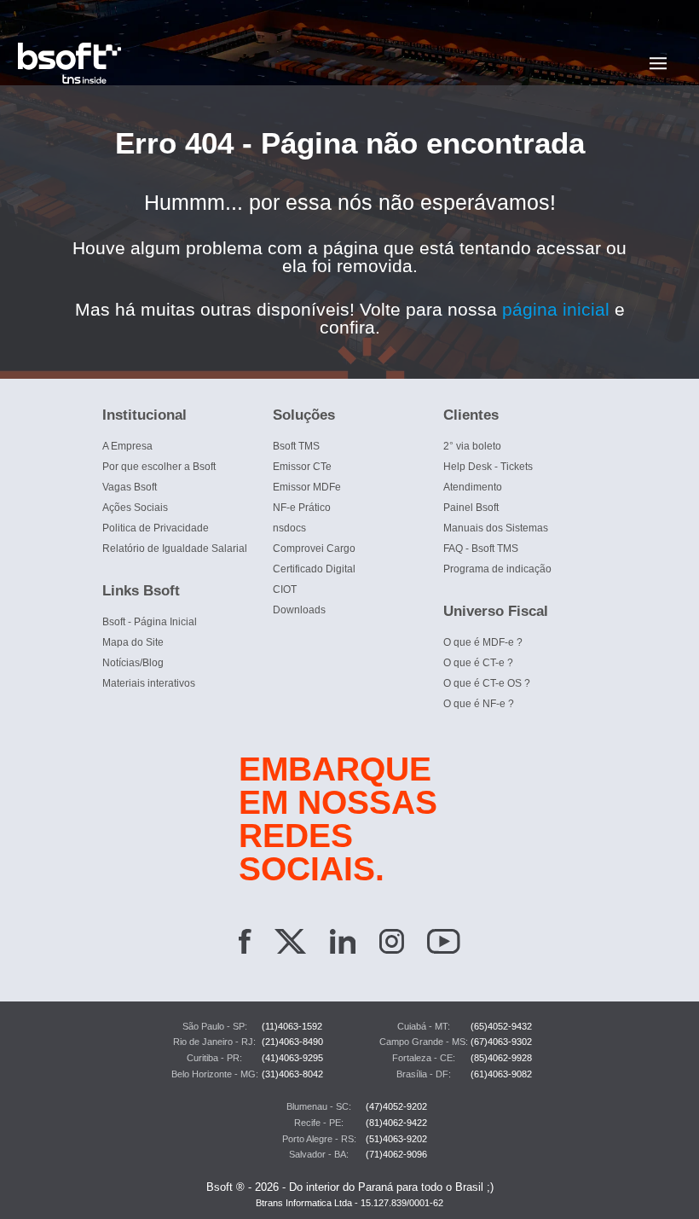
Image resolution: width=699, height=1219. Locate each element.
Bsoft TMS (296, 446)
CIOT (285, 589)
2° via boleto (472, 446)
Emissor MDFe (307, 487)
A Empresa (127, 446)
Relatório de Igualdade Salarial (174, 548)
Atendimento (472, 487)
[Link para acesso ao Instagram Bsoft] (391, 944)
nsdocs (289, 528)
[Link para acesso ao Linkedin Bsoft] (342, 944)
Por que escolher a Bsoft (159, 467)
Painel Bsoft (471, 508)
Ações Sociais (135, 508)
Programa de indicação (497, 569)
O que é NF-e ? (478, 704)
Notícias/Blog (133, 663)
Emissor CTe (302, 467)
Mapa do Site (133, 642)
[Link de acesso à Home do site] (326, 63)
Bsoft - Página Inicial (149, 622)
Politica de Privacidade (155, 528)
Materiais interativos (148, 683)
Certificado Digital (314, 569)
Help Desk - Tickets (488, 467)
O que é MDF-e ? (483, 642)
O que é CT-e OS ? (486, 683)
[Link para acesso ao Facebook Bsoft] (245, 944)
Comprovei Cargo (314, 548)
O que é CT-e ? (478, 663)
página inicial (558, 309)
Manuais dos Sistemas (495, 528)
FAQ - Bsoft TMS (480, 548)
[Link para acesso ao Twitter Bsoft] (290, 944)
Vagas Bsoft (129, 487)
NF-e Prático (302, 508)
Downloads (299, 610)
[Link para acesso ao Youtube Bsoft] (443, 944)
